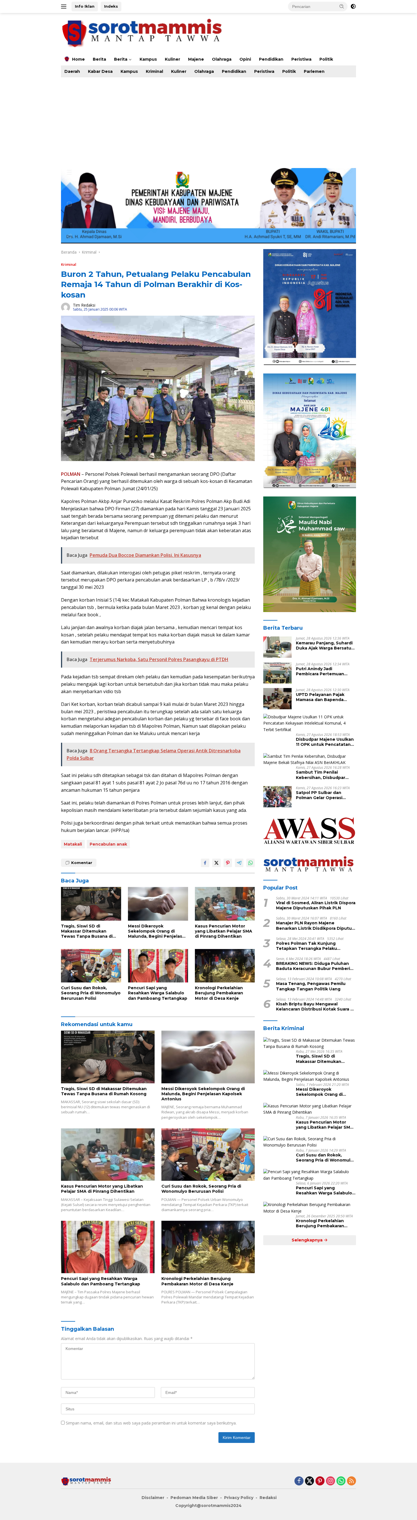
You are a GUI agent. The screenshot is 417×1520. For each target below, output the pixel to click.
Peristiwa (301, 59)
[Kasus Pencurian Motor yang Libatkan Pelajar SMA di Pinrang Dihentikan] (225, 904)
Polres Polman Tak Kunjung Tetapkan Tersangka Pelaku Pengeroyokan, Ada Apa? (306, 946)
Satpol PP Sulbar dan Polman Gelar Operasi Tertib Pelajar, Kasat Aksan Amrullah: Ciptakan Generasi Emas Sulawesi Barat (325, 795)
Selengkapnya (308, 1240)
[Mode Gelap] (353, 6)
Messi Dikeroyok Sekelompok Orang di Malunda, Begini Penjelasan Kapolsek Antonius (158, 931)
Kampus (148, 59)
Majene (196, 59)
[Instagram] (330, 1481)
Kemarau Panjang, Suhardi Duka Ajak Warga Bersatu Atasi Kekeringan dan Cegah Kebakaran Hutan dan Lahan (324, 645)
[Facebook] (299, 1481)
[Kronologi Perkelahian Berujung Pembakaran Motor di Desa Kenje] (225, 966)
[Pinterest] (320, 1481)
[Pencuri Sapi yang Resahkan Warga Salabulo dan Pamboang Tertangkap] (158, 966)
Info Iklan (84, 6)
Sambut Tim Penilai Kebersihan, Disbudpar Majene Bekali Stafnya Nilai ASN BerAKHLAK (325, 775)
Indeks (111, 6)
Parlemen (314, 71)
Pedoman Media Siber (194, 1497)
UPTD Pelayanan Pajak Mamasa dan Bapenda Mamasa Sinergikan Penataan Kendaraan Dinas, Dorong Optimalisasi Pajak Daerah (326, 697)
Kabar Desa (100, 71)
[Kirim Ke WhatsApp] (250, 863)
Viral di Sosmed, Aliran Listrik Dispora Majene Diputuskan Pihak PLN (315, 905)
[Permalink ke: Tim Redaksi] (65, 306)
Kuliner (172, 59)
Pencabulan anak (108, 844)
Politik (326, 59)
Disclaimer (153, 1497)
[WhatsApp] (341, 1481)
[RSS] (351, 1481)
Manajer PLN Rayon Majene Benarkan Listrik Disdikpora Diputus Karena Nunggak (315, 926)
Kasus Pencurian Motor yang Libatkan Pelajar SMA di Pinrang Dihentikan (223, 931)
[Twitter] (309, 1481)
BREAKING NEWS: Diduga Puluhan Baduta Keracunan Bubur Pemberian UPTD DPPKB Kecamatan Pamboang (315, 966)
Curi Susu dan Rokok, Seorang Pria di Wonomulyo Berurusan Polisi (91, 993)
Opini (245, 59)
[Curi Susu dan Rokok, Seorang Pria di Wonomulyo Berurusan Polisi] (91, 966)
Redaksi (268, 1497)
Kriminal (154, 71)
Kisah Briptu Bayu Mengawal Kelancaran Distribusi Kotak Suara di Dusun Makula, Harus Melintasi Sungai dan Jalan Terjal (315, 1006)
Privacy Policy (238, 1497)
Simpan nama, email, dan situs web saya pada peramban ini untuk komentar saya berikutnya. (151, 1423)
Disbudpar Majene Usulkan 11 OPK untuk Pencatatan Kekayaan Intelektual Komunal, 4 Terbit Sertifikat (325, 742)
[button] (342, 6)
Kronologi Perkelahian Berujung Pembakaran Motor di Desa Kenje (219, 993)
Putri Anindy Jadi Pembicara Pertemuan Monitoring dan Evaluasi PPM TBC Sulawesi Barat (322, 671)
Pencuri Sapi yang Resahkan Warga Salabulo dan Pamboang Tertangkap (157, 993)
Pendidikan (271, 59)
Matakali (73, 844)
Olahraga (221, 59)
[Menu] (65, 6)
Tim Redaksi (84, 305)
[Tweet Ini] (216, 863)
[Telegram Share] (239, 863)
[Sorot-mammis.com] (143, 32)
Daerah (72, 71)
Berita (99, 59)
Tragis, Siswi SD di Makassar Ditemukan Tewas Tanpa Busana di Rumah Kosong (87, 931)
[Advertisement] (231, 120)
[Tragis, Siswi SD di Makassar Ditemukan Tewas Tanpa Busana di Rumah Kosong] (91, 904)
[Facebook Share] (205, 863)
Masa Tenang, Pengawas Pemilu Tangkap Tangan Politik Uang (311, 986)
